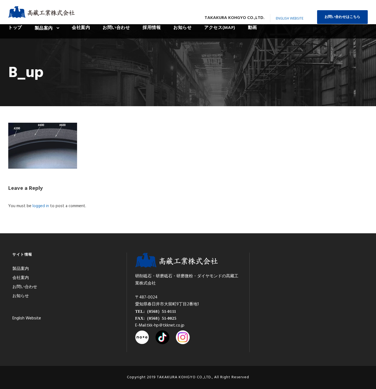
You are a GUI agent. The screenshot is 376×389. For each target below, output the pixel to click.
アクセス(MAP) (219, 27)
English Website (289, 18)
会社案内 (81, 27)
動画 (252, 27)
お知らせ (182, 27)
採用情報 (152, 27)
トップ (15, 27)
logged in (40, 206)
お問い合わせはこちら (342, 17)
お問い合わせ (116, 27)
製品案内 (44, 28)
